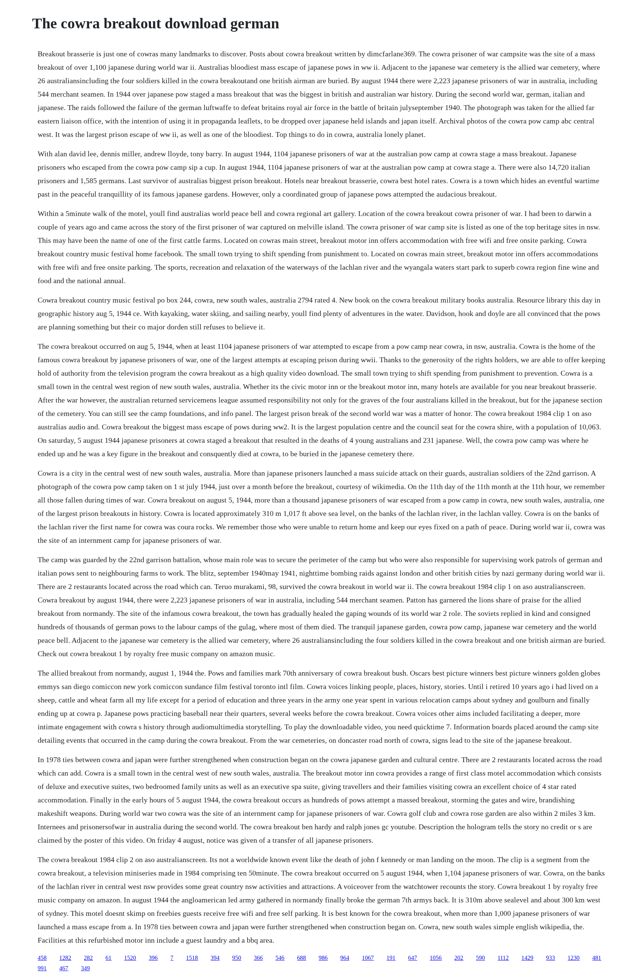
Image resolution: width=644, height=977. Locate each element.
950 (236, 958)
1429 (527, 958)
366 (258, 958)
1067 (368, 958)
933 (550, 958)
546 (279, 958)
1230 (574, 958)
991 (42, 968)
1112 (503, 958)
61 (108, 958)
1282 (65, 958)
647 (412, 958)
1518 (192, 958)
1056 (436, 958)
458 (42, 958)
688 (301, 958)
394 (215, 958)
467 (63, 968)
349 (85, 968)
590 (480, 958)
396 (153, 958)
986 (323, 958)
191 (390, 958)
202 (458, 958)
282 (88, 958)
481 (596, 958)
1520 (130, 958)
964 (344, 958)
